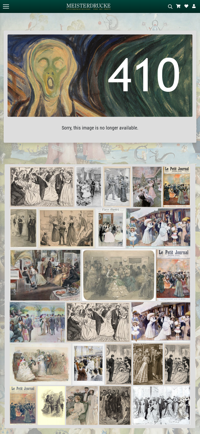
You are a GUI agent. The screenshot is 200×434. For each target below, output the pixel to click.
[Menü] (6, 6)
